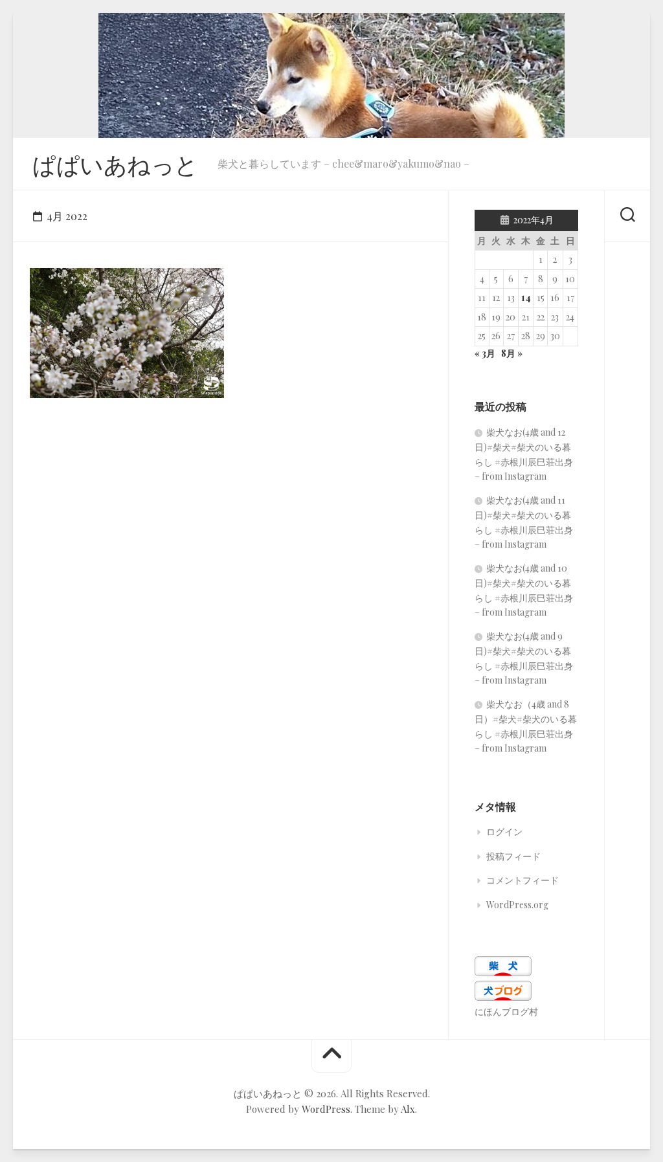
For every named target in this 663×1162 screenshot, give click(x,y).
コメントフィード (522, 880)
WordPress (326, 1108)
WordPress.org (517, 905)
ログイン (504, 831)
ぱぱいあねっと (115, 163)
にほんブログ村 (506, 1011)
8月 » (512, 353)
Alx (408, 1108)
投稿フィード (513, 856)
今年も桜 (63, 378)
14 (526, 297)
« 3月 (485, 353)
